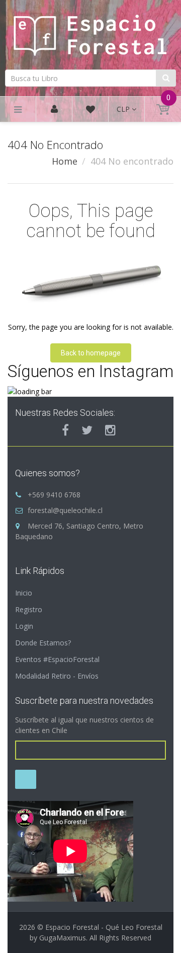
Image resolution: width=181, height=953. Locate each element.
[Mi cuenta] (54, 109)
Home (64, 161)
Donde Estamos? (43, 642)
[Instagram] (110, 429)
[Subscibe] (25, 779)
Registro (28, 609)
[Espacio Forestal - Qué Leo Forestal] (90, 33)
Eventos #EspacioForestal (57, 659)
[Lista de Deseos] (90, 111)
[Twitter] (87, 429)
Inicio (23, 593)
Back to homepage (91, 353)
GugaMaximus (62, 937)
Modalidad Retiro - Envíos (57, 676)
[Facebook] (65, 429)
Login (24, 626)
